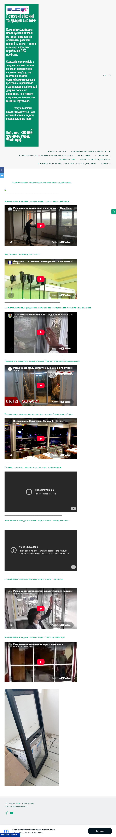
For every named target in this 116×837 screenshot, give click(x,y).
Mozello (18, 803)
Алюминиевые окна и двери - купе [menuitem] (90, 151)
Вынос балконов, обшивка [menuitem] (95, 159)
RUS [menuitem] (104, 75)
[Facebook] (7, 813)
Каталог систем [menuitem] (57, 151)
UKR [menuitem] (109, 75)
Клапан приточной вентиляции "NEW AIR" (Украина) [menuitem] (67, 163)
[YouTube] (12, 813)
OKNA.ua (6, 834)
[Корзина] (113, 211)
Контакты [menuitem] (106, 163)
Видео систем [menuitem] (67, 159)
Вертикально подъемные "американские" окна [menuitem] (46, 155)
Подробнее (100, 831)
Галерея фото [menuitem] (102, 155)
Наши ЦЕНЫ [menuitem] (84, 155)
